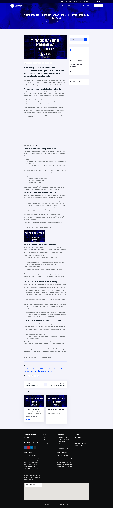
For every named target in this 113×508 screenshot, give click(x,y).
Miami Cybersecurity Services (76, 81)
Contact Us (82, 5)
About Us (64, 5)
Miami (36, 371)
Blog (76, 5)
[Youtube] (28, 447)
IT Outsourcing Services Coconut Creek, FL (78, 70)
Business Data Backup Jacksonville (77, 53)
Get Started (98, 5)
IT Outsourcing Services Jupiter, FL (33, 409)
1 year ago (28, 416)
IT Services (70, 5)
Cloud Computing (28, 368)
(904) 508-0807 (78, 437)
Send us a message (79, 440)
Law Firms (62, 368)
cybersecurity (35, 368)
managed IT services (29, 371)
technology (50, 371)
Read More (28, 419)
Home (57, 5)
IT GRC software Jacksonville (76, 60)
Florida (50, 368)
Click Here (36, 145)
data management (43, 368)
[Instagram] (35, 447)
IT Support (89, 5)
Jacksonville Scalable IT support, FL (78, 56)
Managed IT (37, 63)
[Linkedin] (31, 447)
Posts (49, 21)
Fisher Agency (34, 416)
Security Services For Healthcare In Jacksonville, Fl (78, 65)
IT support (56, 368)
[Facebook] (25, 447)
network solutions (42, 371)
